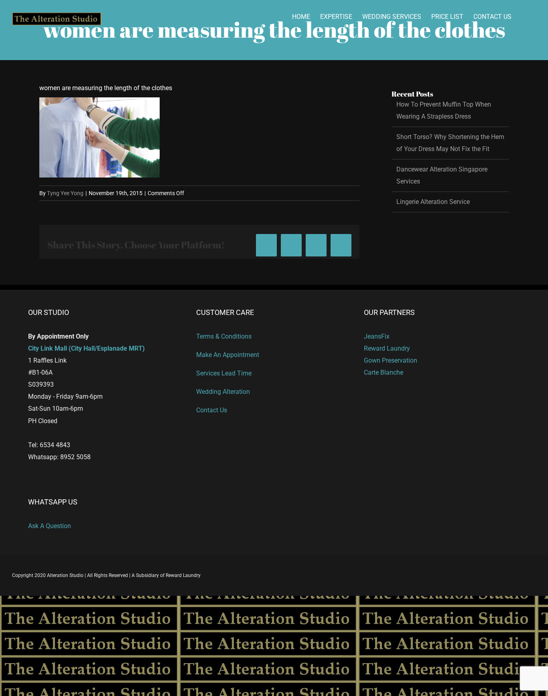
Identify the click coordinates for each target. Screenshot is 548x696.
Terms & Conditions (224, 336)
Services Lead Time (224, 373)
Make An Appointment (227, 355)
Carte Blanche (383, 372)
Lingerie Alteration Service (433, 202)
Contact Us (211, 410)
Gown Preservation (390, 360)
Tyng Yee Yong (65, 193)
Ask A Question (49, 526)
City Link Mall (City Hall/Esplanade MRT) (86, 348)
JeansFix (377, 336)
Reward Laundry (387, 348)
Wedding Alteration (223, 391)
